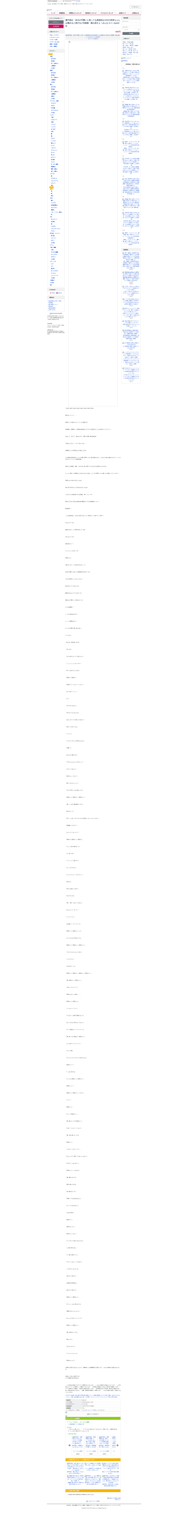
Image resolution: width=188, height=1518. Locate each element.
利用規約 (50, 302)
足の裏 (53, 159)
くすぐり (53, 148)
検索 (131, 33)
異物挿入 (53, 166)
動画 (51, 70)
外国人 (53, 96)
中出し (125, 52)
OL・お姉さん (54, 63)
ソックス (53, 140)
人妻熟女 (53, 65)
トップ (53, 13)
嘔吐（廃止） (54, 169)
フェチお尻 (53, 39)
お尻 (52, 131)
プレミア (105, 1397)
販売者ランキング (90, 13)
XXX (51, 198)
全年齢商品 (135, 7)
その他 (53, 68)
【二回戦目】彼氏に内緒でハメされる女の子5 (131, 347)
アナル (53, 231)
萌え (52, 185)
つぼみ (76, 1395)
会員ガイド (122, 13)
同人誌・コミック (55, 233)
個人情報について (53, 304)
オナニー (53, 157)
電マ (89, 1397)
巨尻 (131, 49)
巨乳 (132, 45)
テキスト (53, 256)
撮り (52, 200)
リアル (101, 1397)
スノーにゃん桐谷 (77, 1451)
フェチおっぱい (55, 42)
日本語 (53, 293)
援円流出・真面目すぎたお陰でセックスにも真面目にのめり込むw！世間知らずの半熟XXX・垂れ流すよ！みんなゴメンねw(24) (77, 1446)
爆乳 (131, 52)
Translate (77, 1)
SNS (109, 1397)
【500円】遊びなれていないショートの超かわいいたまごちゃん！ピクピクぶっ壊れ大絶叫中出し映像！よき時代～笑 (131, 97)
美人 (125, 54)
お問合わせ (135, 13)
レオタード (54, 119)
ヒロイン (53, 183)
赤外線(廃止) (54, 205)
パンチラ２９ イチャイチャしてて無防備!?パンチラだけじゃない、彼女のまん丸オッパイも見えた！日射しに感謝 (131, 361)
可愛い (110, 1395)
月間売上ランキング (75, 13)
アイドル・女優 (54, 101)
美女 (125, 47)
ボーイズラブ (54, 271)
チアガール (54, 178)
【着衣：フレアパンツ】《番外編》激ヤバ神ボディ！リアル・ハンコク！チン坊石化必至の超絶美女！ (131, 242)
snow (113, 1395)
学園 (52, 189)
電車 (137, 45)
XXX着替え (53, 46)
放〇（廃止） (54, 171)
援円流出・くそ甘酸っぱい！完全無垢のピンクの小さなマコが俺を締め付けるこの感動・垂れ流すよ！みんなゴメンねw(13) (104, 1446)
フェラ (53, 162)
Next (117, 1445)
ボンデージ (54, 219)
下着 (52, 117)
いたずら (53, 226)
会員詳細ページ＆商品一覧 (77, 1424)
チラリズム (54, 207)
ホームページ (89, 1410)
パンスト (53, 124)
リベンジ (91, 1395)
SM (51, 217)
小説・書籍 (53, 247)
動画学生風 (53, 44)
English (60, 293)
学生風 (53, 61)
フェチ (52, 115)
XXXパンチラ (54, 35)
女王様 (53, 221)
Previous (69, 1445)
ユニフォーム (54, 180)
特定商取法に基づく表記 (54, 301)
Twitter (115, 1397)
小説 (52, 249)
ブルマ (53, 138)
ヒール (53, 145)
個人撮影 (76, 1397)
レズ (52, 264)
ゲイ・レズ (53, 261)
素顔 (87, 1395)
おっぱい (53, 129)
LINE (112, 1397)
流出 (85, 1395)
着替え (53, 210)
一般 (50, 285)
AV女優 (53, 108)
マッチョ (53, 273)
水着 (52, 122)
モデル (53, 105)
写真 (51, 56)
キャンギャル (54, 110)
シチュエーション (54, 37)
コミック (53, 238)
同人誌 (53, 235)
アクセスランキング (107, 13)
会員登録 (56, 26)
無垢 (95, 1395)
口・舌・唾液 (54, 164)
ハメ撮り (71, 1397)
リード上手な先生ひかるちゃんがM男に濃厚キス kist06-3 (131, 303)
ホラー (53, 240)
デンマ (53, 152)
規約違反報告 (52, 308)
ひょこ (52, 187)
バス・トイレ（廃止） (57, 212)
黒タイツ (53, 143)
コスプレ (52, 173)
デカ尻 (136, 52)
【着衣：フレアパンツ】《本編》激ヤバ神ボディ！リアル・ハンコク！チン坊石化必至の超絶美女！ (131, 151)
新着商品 (62, 13)
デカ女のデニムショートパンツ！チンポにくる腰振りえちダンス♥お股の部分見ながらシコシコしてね (131, 377)
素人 (51, 84)
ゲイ (52, 266)
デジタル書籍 (54, 252)
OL (135, 49)
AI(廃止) (52, 280)
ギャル (125, 51)
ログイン (56, 22)
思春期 (98, 1395)
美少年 (53, 268)
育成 (82, 1395)
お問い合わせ (52, 309)
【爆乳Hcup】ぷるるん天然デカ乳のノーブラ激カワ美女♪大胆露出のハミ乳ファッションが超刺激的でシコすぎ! (131, 80)
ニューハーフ (54, 275)
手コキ (53, 155)
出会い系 (81, 1397)
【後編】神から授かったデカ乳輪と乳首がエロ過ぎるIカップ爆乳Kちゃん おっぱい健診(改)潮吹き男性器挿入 (131, 113)
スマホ (116, 1395)
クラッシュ (54, 150)
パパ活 (86, 1397)
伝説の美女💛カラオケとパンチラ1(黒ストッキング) (131, 325)
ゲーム (52, 245)
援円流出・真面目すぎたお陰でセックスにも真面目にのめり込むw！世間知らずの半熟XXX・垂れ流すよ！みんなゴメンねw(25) (91, 1446)
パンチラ (53, 202)
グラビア (53, 103)
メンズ (51, 54)
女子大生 (53, 58)
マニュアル (54, 254)
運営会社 (50, 306)
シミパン (53, 126)
